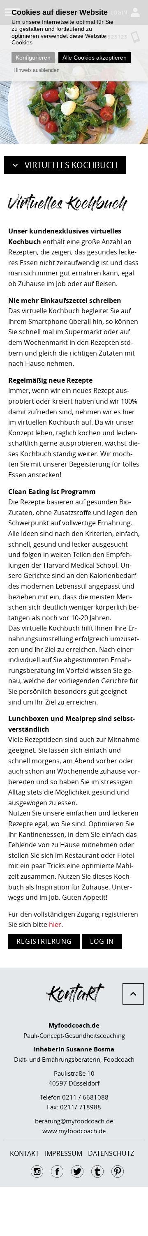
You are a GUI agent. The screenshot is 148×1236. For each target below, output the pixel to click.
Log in (102, 941)
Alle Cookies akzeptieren (94, 57)
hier (55, 924)
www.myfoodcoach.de (74, 1131)
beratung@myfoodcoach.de (74, 1121)
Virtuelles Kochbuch (71, 165)
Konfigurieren (33, 57)
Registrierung (44, 941)
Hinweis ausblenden (37, 70)
